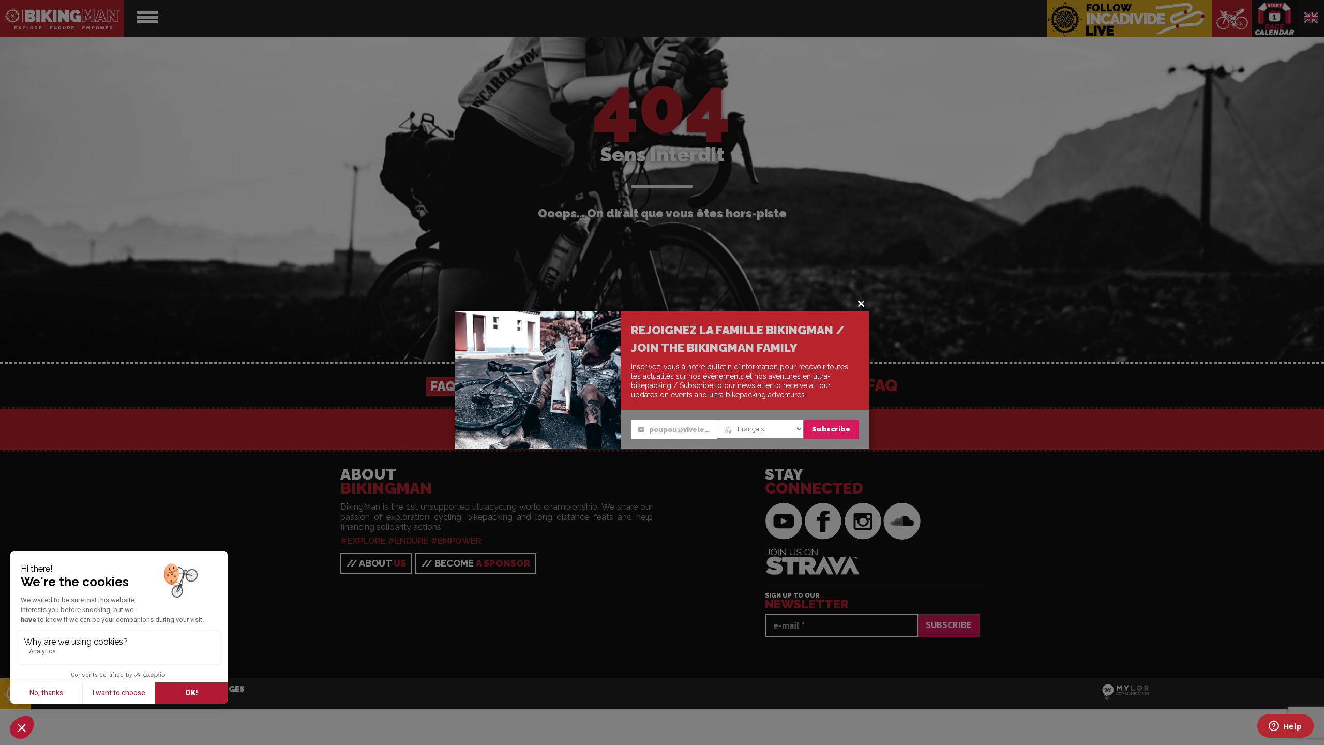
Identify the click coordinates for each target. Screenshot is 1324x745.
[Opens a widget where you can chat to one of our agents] (1285, 727)
